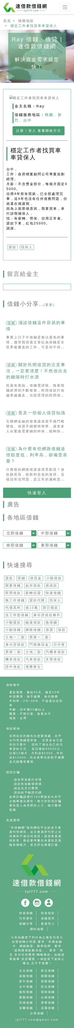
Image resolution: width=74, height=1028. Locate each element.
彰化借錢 (48, 986)
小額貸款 (13, 622)
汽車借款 (33, 659)
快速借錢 (53, 593)
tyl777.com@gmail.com (37, 1019)
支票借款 (53, 659)
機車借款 (13, 659)
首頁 (7, 21)
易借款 (51, 585)
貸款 (9, 578)
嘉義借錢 (26, 997)
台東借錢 (37, 1013)
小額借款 (54, 578)
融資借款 (33, 622)
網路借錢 (33, 630)
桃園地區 (26, 21)
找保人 (55, 600)
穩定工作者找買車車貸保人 (33, 25)
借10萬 (31, 607)
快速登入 (37, 493)
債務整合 (33, 666)
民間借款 (13, 593)
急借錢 (51, 622)
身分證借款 (15, 644)
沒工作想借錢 (17, 615)
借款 (62, 630)
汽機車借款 (55, 652)
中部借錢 (49, 533)
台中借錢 (26, 986)
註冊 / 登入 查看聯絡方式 (38, 130)
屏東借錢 (48, 1002)
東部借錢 (49, 545)
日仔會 (59, 644)
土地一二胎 (15, 637)
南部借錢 (15, 545)
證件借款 (13, 666)
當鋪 (21, 578)
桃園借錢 (48, 976)
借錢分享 (26, 923)
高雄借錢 (26, 1002)
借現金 (36, 578)
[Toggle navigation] (65, 7)
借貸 (49, 630)
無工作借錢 (15, 600)
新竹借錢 (26, 981)
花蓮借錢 (48, 1008)
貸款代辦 (37, 600)
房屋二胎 (13, 652)
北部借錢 (15, 533)
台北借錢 (26, 970)
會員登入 (48, 923)
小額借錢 (13, 630)
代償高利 (13, 607)
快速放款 (48, 913)
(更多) (49, 304)
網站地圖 (37, 929)
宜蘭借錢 (26, 1008)
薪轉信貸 (33, 593)
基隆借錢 (26, 976)
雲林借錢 (48, 992)
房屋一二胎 (39, 637)
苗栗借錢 (48, 981)
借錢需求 (48, 918)
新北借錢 (48, 970)
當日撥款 (50, 607)
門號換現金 (39, 644)
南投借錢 (26, 992)
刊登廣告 (26, 918)
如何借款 (33, 585)
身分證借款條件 (47, 615)
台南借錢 (48, 997)
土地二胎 (33, 652)
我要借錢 (13, 585)
